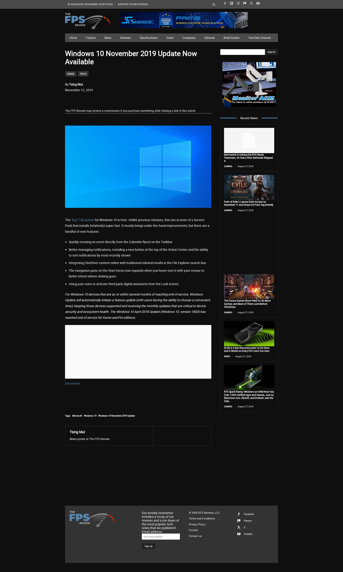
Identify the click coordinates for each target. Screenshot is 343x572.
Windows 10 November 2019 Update (116, 415)
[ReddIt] (106, 99)
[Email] (114, 99)
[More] (131, 99)
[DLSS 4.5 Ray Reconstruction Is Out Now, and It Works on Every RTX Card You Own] (249, 333)
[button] (213, 4)
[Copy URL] (123, 99)
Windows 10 (90, 415)
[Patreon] (245, 3)
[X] (251, 3)
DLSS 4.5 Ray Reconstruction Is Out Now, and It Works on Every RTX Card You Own (247, 349)
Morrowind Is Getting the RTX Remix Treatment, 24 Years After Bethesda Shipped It (248, 158)
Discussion (72, 383)
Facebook (249, 514)
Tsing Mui (76, 84)
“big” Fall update (82, 220)
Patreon (248, 520)
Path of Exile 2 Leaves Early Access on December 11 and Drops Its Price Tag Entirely (248, 203)
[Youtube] (258, 3)
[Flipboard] (231, 3)
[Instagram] (238, 3)
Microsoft (77, 415)
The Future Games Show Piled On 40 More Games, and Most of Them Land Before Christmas (247, 304)
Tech (83, 73)
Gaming (228, 166)
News (70, 73)
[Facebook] (225, 3)
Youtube (248, 534)
